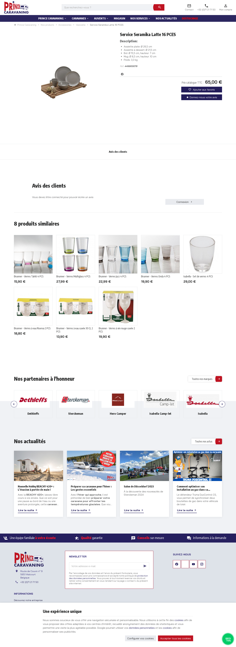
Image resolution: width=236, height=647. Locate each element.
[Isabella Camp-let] (118, 399)
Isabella (160, 413)
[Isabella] (160, 399)
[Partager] (122, 74)
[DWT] (203, 399)
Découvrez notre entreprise (28, 600)
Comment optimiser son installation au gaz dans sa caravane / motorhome (192, 488)
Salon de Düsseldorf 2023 (139, 486)
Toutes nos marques (202, 379)
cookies (179, 620)
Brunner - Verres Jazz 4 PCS (112, 276)
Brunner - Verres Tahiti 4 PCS (29, 276)
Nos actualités (30, 441)
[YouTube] (193, 564)
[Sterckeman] (33, 399)
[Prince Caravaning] (16, 7)
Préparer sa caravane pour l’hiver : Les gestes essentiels (91, 488)
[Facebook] (177, 564)
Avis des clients (118, 151)
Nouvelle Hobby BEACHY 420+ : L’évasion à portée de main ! (36, 488)
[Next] (222, 404)
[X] (185, 564)
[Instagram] (202, 564)
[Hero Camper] (76, 399)
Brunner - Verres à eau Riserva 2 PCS (32, 328)
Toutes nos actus (203, 441)
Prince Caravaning (26, 25)
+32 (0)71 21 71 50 (29, 582)
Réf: (122, 66)
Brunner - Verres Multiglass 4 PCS (73, 276)
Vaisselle (80, 25)
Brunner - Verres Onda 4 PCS (155, 276)
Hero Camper (75, 413)
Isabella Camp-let (118, 413)
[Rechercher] (159, 7)
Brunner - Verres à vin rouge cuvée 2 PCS (117, 330)
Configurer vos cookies (140, 638)
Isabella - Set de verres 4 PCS (198, 276)
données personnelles (142, 627)
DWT (203, 413)
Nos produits (47, 25)
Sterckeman (33, 413)
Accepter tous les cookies (175, 638)
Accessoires (64, 25)
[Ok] (145, 566)
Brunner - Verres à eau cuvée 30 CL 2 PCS (74, 330)
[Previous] (14, 404)
